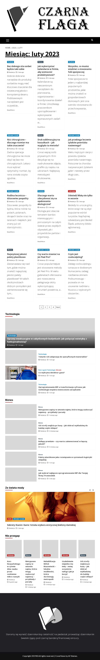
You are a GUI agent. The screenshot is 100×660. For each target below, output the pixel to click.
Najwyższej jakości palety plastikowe (17, 255)
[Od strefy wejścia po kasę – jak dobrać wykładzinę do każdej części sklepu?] (21, 427)
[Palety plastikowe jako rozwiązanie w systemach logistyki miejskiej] (21, 459)
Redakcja (12, 72)
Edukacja (11, 555)
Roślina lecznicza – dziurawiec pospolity (17, 197)
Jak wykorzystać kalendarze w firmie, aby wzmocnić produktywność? (48, 70)
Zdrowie (58, 370)
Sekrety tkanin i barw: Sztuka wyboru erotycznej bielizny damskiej (41, 525)
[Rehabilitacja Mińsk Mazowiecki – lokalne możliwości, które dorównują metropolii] (50, 549)
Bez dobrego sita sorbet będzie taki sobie (19, 68)
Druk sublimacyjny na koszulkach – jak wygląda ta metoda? (49, 142)
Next (58, 307)
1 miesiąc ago (53, 415)
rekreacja (72, 191)
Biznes (40, 62)
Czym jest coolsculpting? (75, 255)
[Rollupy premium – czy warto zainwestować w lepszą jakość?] (21, 443)
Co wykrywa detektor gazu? (51, 372)
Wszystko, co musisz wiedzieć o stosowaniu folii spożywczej (79, 69)
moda (9, 519)
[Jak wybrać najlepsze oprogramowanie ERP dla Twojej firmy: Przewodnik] (21, 475)
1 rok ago (20, 345)
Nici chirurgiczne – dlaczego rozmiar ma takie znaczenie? (18, 142)
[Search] (92, 40)
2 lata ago (21, 72)
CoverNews (60, 656)
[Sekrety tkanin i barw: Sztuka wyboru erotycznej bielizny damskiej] (50, 507)
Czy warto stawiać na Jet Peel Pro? (49, 255)
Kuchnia (10, 62)
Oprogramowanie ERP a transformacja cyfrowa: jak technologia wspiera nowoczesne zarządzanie (61, 388)
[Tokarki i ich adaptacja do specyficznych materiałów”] (21, 357)
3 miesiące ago (54, 431)
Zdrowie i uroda (13, 135)
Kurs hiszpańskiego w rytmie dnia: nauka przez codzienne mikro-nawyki (13, 569)
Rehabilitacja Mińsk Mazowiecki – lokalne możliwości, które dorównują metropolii (50, 570)
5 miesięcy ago (54, 447)
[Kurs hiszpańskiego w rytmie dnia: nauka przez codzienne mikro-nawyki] (13, 549)
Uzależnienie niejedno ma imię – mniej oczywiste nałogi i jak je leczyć (68, 567)
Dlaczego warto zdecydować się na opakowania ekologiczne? (47, 200)
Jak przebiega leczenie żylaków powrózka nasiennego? (79, 142)
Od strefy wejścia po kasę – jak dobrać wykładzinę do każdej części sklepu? (86, 569)
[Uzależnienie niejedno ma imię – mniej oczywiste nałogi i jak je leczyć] (68, 549)
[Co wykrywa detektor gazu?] (21, 373)
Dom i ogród (42, 370)
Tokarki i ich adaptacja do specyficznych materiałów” (63, 356)
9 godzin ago (13, 582)
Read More (11, 110)
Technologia (12, 335)
